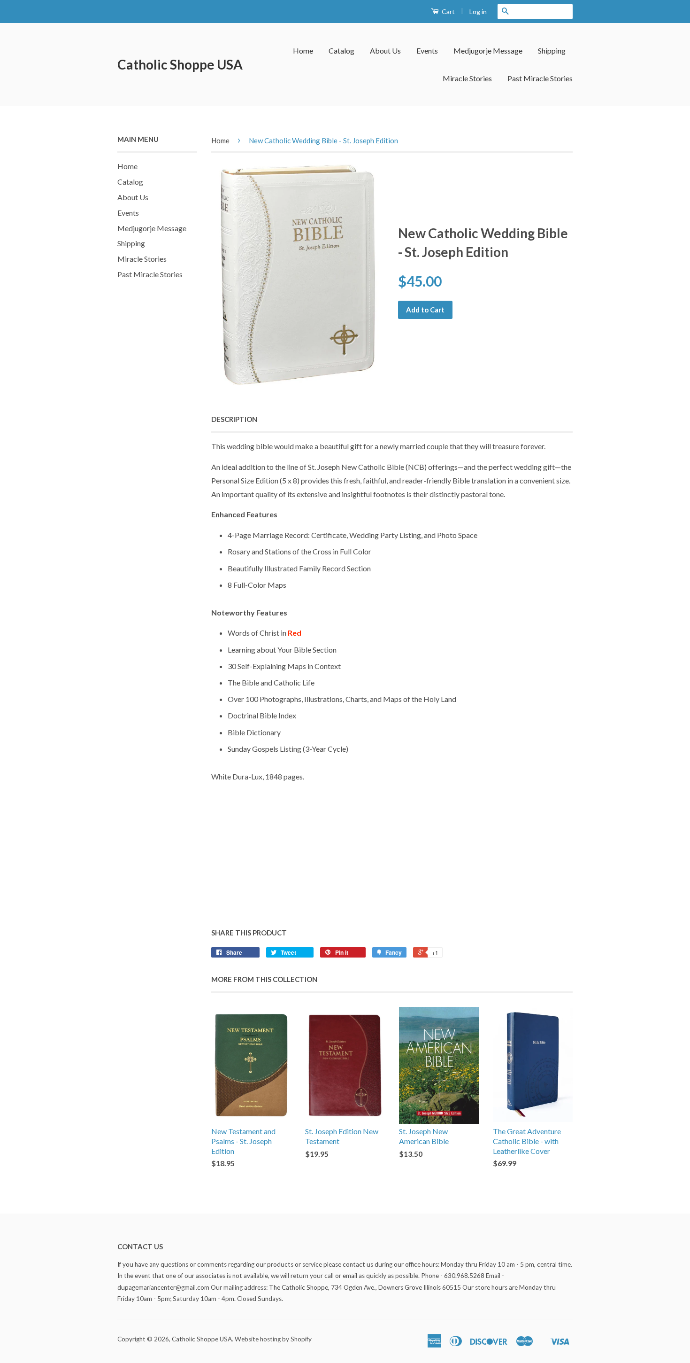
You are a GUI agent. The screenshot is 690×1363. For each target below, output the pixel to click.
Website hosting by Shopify (273, 1339)
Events (427, 50)
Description (234, 419)
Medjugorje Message (487, 50)
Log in (478, 12)
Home (303, 50)
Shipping (552, 50)
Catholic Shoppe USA (180, 64)
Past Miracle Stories (540, 78)
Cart (447, 12)
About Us (385, 50)
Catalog (341, 50)
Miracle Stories (467, 78)
